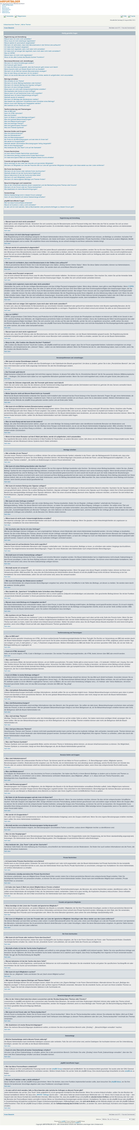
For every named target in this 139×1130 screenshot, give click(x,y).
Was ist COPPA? (9, 53)
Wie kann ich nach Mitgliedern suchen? (18, 177)
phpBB (63, 1121)
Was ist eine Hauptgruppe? (13, 145)
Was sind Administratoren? (13, 133)
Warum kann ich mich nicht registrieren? (18, 55)
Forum (4, 6)
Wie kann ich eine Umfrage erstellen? (17, 87)
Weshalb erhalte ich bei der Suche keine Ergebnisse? (22, 173)
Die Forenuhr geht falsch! (13, 65)
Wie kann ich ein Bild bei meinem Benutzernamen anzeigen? (25, 71)
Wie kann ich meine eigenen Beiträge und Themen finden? (24, 179)
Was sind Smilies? (10, 115)
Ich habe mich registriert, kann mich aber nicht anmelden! (24, 49)
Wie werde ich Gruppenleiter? (14, 141)
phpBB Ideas (116, 1082)
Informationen (6, 9)
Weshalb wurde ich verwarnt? (14, 97)
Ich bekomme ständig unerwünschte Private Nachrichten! (24, 155)
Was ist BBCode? (10, 111)
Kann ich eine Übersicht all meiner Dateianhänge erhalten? (24, 197)
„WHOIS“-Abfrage (42, 1095)
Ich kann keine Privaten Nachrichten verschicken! (21, 153)
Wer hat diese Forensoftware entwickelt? (18, 203)
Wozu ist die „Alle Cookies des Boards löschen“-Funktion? (24, 57)
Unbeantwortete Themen (12, 24)
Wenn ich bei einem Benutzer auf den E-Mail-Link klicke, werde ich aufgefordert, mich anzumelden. (38, 75)
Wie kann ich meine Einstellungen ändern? (19, 63)
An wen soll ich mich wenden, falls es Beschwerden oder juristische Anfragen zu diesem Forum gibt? (39, 207)
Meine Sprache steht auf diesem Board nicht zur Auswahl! (24, 69)
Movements (5, 8)
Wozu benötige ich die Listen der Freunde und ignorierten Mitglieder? (28, 163)
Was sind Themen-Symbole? (14, 127)
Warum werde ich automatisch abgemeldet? (19, 43)
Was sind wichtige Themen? (14, 123)
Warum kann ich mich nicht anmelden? (18, 39)
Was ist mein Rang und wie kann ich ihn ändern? (21, 73)
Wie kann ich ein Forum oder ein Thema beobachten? (23, 187)
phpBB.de (128, 1071)
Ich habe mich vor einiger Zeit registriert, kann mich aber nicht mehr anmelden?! (32, 51)
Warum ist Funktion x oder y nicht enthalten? (20, 205)
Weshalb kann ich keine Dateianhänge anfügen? (21, 95)
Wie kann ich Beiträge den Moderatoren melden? (21, 99)
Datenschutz (6, 12)
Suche (133, 16)
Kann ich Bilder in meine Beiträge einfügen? (19, 117)
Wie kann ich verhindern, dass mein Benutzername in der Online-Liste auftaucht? (32, 45)
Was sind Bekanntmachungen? (15, 121)
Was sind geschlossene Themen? (15, 125)
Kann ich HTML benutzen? (13, 113)
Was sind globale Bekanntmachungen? (18, 119)
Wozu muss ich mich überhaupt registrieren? (19, 41)
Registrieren (22, 16)
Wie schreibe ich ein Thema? (14, 81)
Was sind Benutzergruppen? (14, 137)
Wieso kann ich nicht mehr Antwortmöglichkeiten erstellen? (25, 89)
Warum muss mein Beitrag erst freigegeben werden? (22, 103)
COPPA (131, 286)
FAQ (125, 16)
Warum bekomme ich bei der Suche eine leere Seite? (22, 175)
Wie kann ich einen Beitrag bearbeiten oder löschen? (22, 83)
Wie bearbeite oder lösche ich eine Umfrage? (19, 91)
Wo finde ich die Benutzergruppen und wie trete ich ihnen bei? (26, 139)
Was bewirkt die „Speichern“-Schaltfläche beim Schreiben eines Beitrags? (29, 101)
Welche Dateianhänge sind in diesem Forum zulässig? (23, 195)
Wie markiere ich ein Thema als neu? (17, 105)
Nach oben (7, 230)
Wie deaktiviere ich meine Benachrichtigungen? (20, 189)
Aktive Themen (26, 24)
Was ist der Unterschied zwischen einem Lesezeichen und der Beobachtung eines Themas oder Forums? (40, 185)
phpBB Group (57, 1069)
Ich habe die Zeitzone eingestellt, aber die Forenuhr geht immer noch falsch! (31, 67)
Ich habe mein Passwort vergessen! (16, 47)
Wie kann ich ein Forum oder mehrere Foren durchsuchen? (24, 171)
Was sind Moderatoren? (12, 135)
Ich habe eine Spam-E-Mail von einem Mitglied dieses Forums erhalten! (29, 157)
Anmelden (10, 16)
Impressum (5, 11)
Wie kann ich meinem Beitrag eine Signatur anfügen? (23, 85)
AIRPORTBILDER (10, 1)
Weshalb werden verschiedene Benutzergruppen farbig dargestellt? (27, 143)
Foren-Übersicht (9, 28)
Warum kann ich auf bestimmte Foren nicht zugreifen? (23, 93)
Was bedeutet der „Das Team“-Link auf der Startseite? (22, 147)
